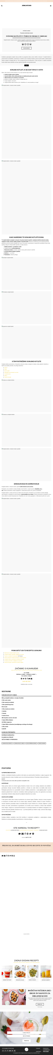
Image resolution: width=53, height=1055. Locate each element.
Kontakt (38, 1051)
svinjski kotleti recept (7, 743)
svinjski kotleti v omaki (19, 743)
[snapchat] (14, 1051)
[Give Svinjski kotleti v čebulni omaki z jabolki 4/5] (28, 681)
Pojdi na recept (26, 48)
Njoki (5, 369)
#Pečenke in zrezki (26, 30)
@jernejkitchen (15, 830)
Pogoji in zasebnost (46, 1049)
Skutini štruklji (7, 377)
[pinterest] (7, 1051)
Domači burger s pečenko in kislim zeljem (13, 662)
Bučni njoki (7, 370)
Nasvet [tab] (3, 779)
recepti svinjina (42, 743)
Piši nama (46, 1051)
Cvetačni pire (7, 374)
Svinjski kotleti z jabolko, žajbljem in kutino (14, 654)
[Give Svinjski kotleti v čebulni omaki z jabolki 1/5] (23, 681)
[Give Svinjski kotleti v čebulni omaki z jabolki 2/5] (25, 681)
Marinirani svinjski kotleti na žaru (11, 652)
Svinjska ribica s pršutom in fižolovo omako (14, 659)
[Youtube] (10, 1051)
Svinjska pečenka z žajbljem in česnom (13, 660)
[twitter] (12, 1051)
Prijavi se (26, 1040)
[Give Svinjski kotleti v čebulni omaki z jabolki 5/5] (30, 681)
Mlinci (5, 375)
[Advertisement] (26, 18)
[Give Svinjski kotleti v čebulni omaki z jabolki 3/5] (26, 681)
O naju (38, 1048)
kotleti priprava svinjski (31, 743)
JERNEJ (26, 5)
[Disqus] (26, 877)
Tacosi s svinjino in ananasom (11, 656)
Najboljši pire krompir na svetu (11, 372)
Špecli (5, 367)
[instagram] (3, 1051)
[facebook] (5, 1051)
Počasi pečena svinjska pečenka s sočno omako (15, 657)
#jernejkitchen (43, 830)
